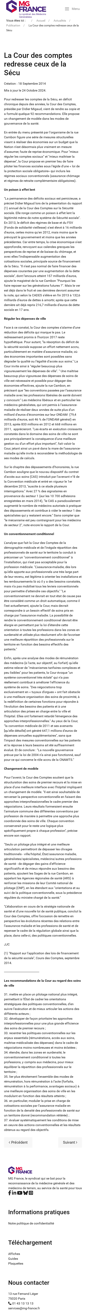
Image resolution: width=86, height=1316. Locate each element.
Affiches (14, 1254)
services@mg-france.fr (24, 1308)
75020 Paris (16, 1298)
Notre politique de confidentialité (31, 1223)
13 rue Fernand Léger (23, 1294)
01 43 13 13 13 (22, 1303)
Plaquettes (15, 1263)
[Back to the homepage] (26, 9)
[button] (72, 9)
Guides (13, 1259)
